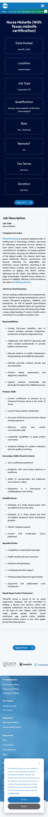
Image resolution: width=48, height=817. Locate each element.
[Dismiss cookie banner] (39, 763)
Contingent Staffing (11, 693)
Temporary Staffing (11, 689)
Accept (24, 799)
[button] (42, 6)
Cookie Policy (13, 793)
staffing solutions (22, 282)
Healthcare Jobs (10, 706)
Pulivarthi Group (11, 238)
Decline (24, 806)
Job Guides (7, 710)
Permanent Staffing (11, 684)
